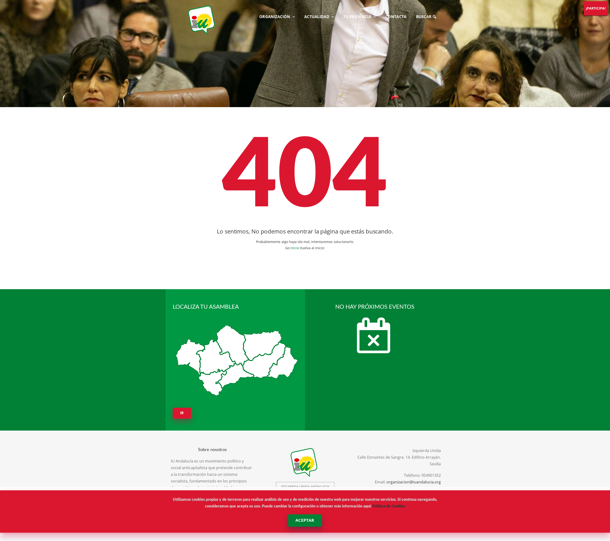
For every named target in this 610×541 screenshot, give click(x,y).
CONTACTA (395, 16)
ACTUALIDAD (316, 16)
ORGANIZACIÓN (274, 16)
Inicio (294, 248)
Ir (182, 413)
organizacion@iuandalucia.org (413, 482)
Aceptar (304, 520)
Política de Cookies (388, 506)
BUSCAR (424, 16)
